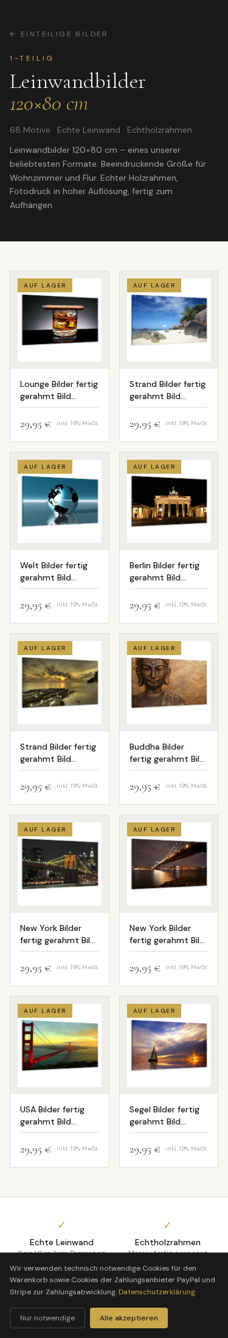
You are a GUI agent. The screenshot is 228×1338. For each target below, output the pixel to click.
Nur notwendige (47, 1318)
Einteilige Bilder (65, 34)
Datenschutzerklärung (157, 1292)
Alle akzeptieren (129, 1318)
